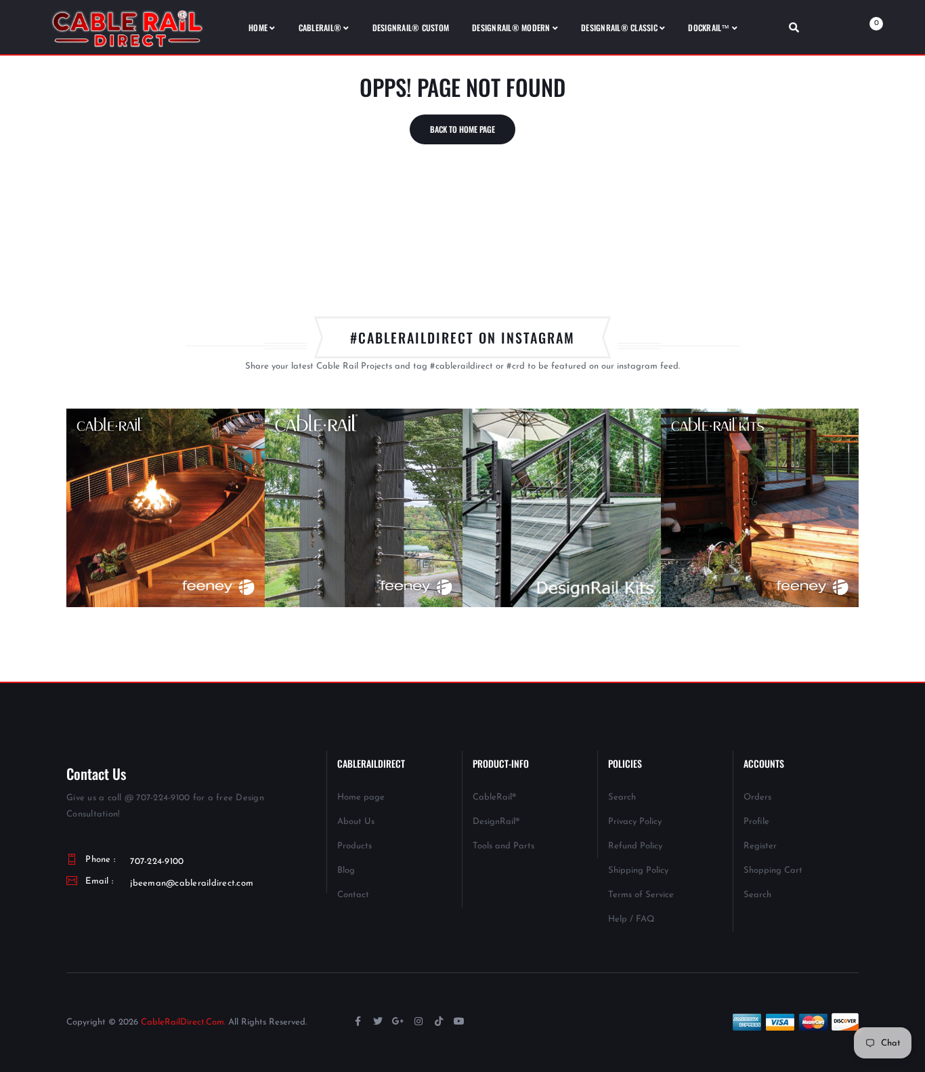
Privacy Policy (635, 821)
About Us (355, 821)
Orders (757, 797)
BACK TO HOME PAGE (462, 129)
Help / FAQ (631, 919)
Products (354, 846)
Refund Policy (635, 846)
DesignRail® (496, 821)
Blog (346, 870)
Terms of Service (641, 894)
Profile (756, 821)
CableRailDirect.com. (183, 1022)
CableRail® (494, 797)
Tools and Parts (503, 846)
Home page (361, 797)
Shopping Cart (773, 870)
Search (622, 797)
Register (760, 846)
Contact (353, 894)
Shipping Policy (638, 870)
